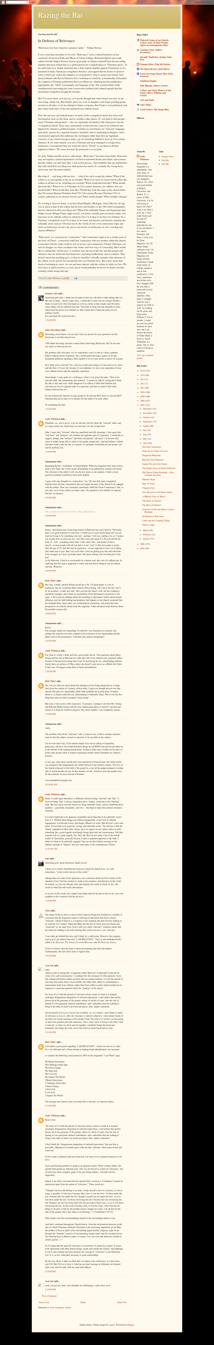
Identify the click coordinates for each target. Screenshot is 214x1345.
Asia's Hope (145, 104)
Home (83, 1302)
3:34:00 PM (50, 451)
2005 (142, 548)
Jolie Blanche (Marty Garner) (154, 85)
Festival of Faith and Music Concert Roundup (158, 510)
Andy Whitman (52, 418)
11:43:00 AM (51, 848)
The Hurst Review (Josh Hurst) (155, 69)
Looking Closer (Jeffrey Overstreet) (151, 51)
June (145, 434)
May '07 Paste (148, 483)
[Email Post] (75, 278)
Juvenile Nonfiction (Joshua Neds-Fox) (156, 58)
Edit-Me (165, 160)
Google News (167, 156)
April (145, 442)
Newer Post (44, 1302)
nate (47, 858)
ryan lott (49, 965)
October (147, 417)
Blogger (130, 1324)
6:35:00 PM (50, 1105)
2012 (142, 383)
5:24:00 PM (50, 1289)
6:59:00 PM (50, 570)
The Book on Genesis (151, 500)
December (147, 408)
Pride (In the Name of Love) (155, 450)
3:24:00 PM (50, 408)
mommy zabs (51, 293)
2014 (142, 375)
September (148, 421)
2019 (142, 370)
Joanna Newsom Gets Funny (154, 463)
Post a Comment (49, 1295)
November (148, 413)
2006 (142, 543)
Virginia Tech (148, 487)
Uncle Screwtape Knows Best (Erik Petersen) (156, 75)
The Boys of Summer (151, 504)
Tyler (47, 910)
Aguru (112, 1324)
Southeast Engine (148, 80)
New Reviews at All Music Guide (157, 492)
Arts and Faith (147, 100)
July (145, 430)
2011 (142, 387)
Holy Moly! (50, 580)
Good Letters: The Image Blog (154, 109)
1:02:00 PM (50, 955)
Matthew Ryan (148, 479)
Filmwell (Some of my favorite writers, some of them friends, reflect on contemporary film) (154, 42)
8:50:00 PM (50, 613)
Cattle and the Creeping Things (156, 520)
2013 (142, 379)
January (146, 538)
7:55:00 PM (50, 900)
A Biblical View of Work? (154, 496)
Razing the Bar (60, 15)
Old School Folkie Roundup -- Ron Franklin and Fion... (158, 473)
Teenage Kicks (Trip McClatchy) (155, 64)
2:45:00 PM (50, 640)
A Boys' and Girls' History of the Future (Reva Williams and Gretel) (155, 93)
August (146, 425)
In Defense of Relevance (153, 516)
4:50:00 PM (50, 497)
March (146, 530)
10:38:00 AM (51, 784)
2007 (142, 405)
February (147, 534)
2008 (142, 400)
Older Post (122, 1302)
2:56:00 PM (50, 320)
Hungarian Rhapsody (151, 455)
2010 (142, 392)
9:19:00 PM (50, 1271)
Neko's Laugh (148, 524)
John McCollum (52, 330)
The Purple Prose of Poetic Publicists (158, 468)
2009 (142, 396)
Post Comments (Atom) (60, 1307)
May (145, 438)
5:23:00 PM (50, 1032)
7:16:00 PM (50, 713)
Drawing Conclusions (151, 446)
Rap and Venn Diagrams (153, 459)
